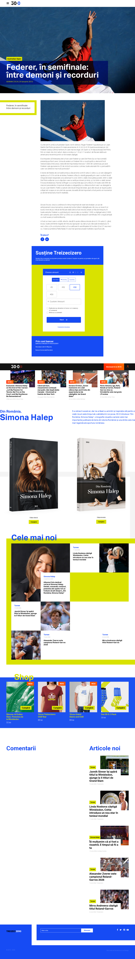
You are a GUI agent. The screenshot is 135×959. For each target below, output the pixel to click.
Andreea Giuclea (101, 851)
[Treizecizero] (17, 931)
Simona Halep (49, 576)
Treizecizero (100, 784)
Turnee (76, 547)
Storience (117, 950)
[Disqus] (45, 780)
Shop (24, 677)
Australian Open (14, 59)
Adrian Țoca (12, 81)
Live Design (125, 950)
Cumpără (34, 522)
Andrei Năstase (80, 399)
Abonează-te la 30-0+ (114, 367)
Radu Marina (50, 397)
